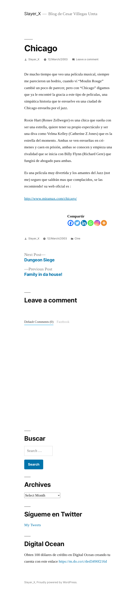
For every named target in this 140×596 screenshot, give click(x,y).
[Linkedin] (84, 223)
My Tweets (32, 525)
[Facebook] (71, 223)
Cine (77, 238)
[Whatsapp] (91, 223)
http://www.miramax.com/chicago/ (50, 198)
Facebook (63, 322)
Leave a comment (87, 59)
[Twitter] (77, 223)
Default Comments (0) (38, 322)
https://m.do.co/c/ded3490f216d (83, 561)
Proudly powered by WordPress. (57, 582)
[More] (104, 223)
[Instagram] (97, 223)
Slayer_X (32, 13)
